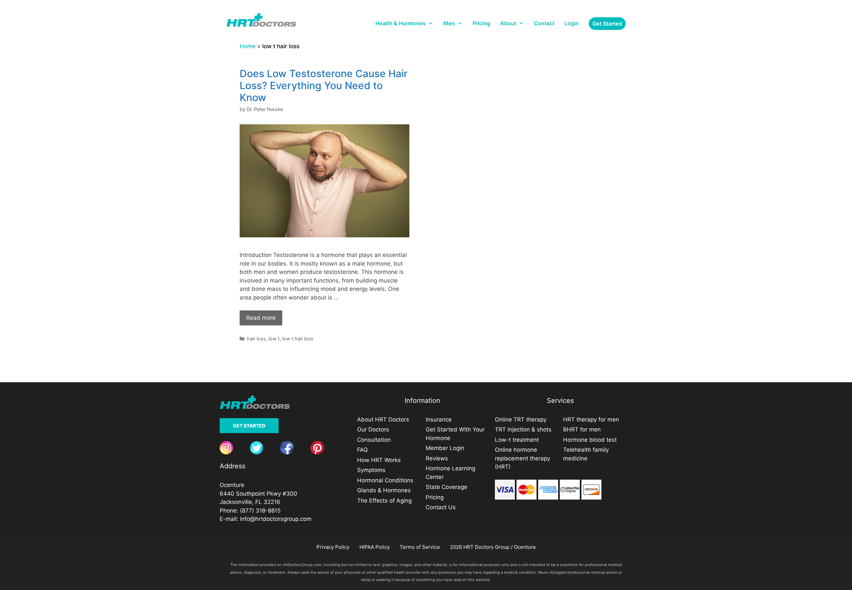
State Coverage (446, 487)
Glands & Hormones (384, 490)
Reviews (437, 458)
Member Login (445, 448)
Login (571, 23)
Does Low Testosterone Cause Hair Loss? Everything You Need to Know (324, 85)
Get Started (249, 425)
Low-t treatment (517, 439)
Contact (544, 23)
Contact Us (441, 507)
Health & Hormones (400, 23)
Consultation (374, 439)
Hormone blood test (590, 439)
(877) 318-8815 (260, 510)
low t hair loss (298, 338)
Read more (261, 317)
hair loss (256, 338)
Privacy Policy (333, 547)
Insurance (439, 419)
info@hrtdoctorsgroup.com (276, 519)
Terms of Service (420, 547)
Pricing (481, 23)
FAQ (362, 449)
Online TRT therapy (520, 419)
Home (248, 46)
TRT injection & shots (523, 429)
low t (274, 338)
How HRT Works (379, 460)
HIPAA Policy (374, 547)
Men (449, 23)
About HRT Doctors (383, 419)
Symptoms (371, 470)
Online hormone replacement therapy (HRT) (522, 458)
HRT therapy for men (591, 419)
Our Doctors (373, 429)
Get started (607, 23)
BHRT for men (582, 429)
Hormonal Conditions (385, 480)
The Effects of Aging (384, 500)
